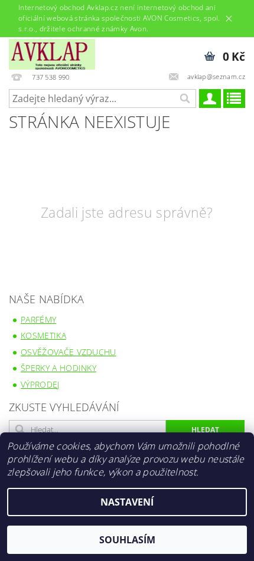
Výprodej (40, 384)
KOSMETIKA (43, 335)
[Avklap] (52, 52)
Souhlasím (127, 539)
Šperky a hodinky (58, 367)
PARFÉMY (38, 319)
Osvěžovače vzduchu (68, 351)
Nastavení (127, 502)
